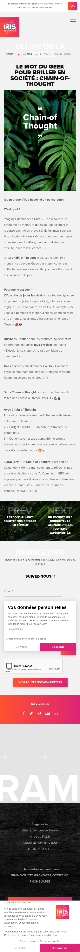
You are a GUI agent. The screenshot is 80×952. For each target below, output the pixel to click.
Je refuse (22, 646)
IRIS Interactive (9, 27)
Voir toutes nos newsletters (40, 682)
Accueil (10, 54)
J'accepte (58, 646)
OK (73, 5)
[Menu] (72, 19)
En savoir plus (45, 7)
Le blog (27, 54)
